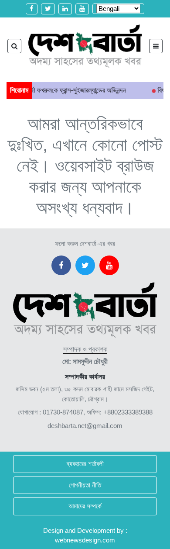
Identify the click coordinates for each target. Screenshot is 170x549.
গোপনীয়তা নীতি (85, 485)
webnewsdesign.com (85, 540)
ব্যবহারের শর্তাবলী (85, 463)
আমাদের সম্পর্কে (85, 506)
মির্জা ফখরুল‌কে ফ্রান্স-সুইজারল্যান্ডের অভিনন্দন (70, 90)
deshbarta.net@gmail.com (85, 425)
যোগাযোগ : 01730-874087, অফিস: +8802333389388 (85, 412)
